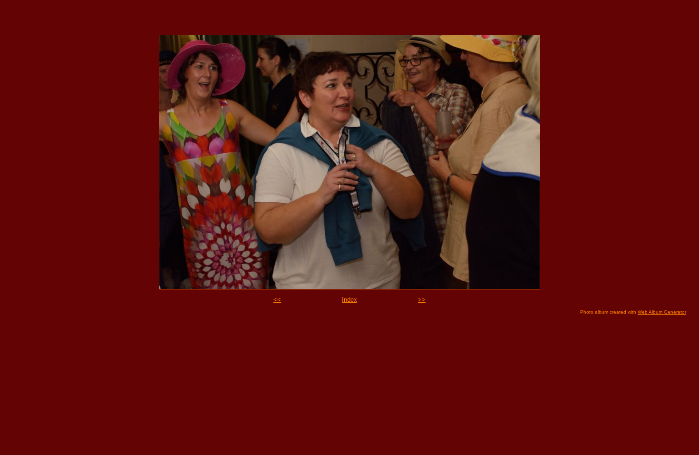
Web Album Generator (662, 312)
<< (277, 299)
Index (349, 299)
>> (422, 299)
